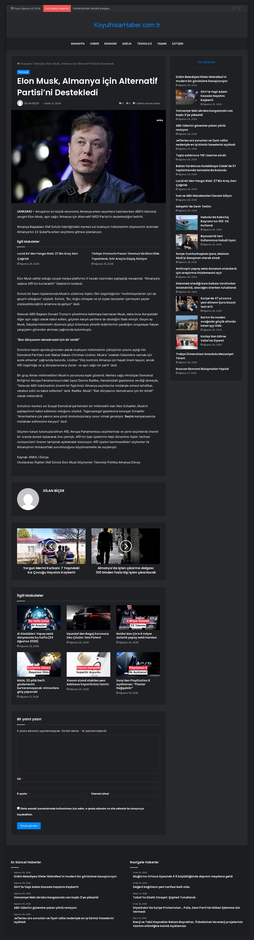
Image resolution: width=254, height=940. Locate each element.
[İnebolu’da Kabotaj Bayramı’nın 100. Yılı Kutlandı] (187, 222)
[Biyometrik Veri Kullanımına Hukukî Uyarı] (187, 241)
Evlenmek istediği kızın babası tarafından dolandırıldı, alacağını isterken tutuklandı (206, 286)
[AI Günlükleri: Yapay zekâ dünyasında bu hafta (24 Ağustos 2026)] (39, 617)
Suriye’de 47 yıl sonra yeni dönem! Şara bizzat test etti (218, 302)
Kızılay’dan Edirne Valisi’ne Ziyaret (213, 338)
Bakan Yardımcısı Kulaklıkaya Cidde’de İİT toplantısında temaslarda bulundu (206, 168)
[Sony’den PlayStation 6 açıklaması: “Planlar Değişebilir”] (138, 664)
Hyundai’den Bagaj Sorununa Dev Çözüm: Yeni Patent (88, 635)
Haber (94, 43)
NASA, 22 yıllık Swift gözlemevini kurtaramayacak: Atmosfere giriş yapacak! (38, 686)
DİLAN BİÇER (53, 490)
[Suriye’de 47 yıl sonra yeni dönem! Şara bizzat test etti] (187, 303)
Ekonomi (110, 43)
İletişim (177, 43)
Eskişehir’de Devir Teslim (193, 206)
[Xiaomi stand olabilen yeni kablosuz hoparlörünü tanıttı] (88, 664)
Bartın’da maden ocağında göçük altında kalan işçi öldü (218, 321)
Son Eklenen (206, 62)
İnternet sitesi (100, 793)
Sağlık (127, 43)
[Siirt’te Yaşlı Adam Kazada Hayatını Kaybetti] (187, 97)
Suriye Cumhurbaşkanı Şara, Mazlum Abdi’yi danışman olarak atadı (202, 256)
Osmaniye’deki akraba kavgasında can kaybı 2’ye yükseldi (108, 8)
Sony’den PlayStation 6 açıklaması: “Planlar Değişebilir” (133, 684)
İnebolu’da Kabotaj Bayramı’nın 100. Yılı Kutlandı (215, 221)
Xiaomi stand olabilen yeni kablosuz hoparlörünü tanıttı (88, 682)
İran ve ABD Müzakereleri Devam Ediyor (204, 196)
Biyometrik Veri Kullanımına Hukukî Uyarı (218, 238)
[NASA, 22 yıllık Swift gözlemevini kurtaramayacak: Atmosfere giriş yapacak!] (39, 664)
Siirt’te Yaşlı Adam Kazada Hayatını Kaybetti (214, 96)
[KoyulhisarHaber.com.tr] (127, 25)
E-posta (23, 793)
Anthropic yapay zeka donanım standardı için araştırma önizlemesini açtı (206, 271)
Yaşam (161, 43)
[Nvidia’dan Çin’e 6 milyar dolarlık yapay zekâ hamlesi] (138, 617)
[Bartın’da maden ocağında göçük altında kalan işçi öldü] (187, 322)
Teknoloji (144, 43)
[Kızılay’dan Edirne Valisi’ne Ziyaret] (187, 341)
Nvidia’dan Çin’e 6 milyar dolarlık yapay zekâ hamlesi (136, 635)
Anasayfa (78, 43)
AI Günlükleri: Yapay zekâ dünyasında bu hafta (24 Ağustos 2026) (35, 637)
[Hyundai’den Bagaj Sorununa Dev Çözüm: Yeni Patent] (88, 617)
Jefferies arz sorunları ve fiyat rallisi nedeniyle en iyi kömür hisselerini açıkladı (205, 142)
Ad (20, 778)
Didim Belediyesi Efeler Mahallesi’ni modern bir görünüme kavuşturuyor (202, 79)
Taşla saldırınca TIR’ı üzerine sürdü (201, 155)
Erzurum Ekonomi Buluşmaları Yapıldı (202, 369)
